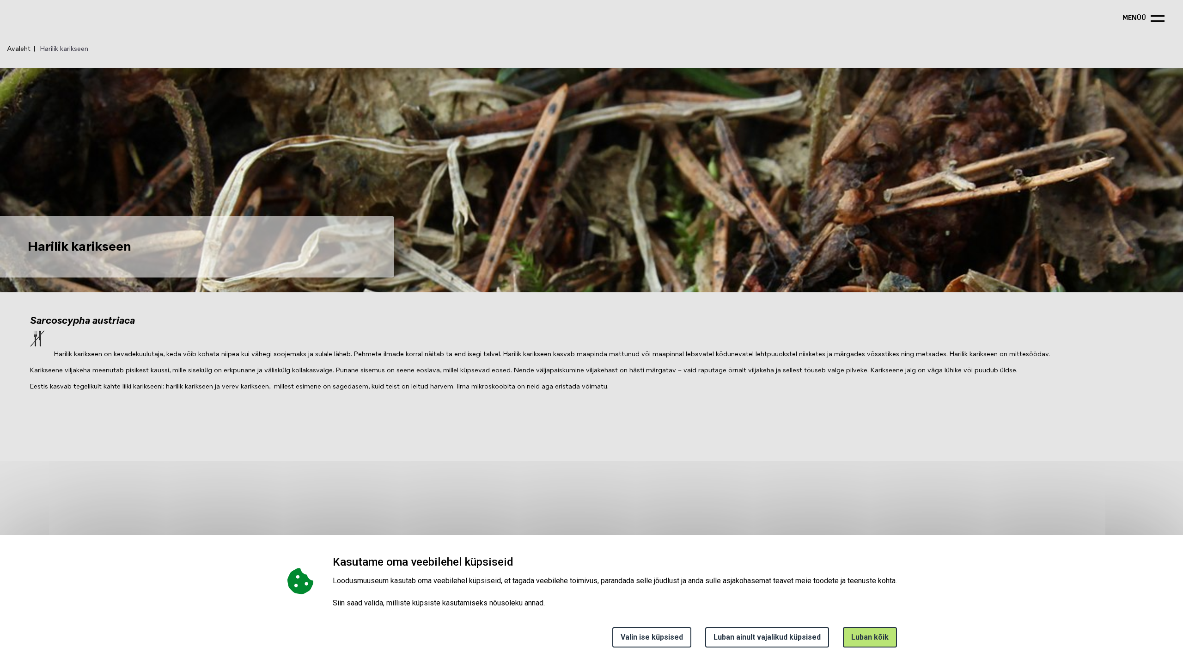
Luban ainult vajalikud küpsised (767, 637)
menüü (1134, 18)
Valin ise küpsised (652, 637)
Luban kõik (870, 637)
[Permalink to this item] (516, 561)
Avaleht (18, 49)
